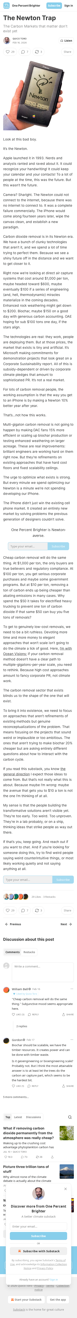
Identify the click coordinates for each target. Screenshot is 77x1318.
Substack (19, 1309)
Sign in (68, 5)
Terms (50, 1286)
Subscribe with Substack (41, 1251)
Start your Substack (28, 1299)
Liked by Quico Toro (26, 993)
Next (64, 924)
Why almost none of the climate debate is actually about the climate (27, 1179)
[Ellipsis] (72, 989)
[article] (38, 1142)
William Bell (20, 989)
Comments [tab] (13, 952)
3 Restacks (49, 897)
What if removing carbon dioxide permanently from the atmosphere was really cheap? (28, 1133)
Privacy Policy (45, 1268)
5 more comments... (16, 1097)
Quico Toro (19, 38)
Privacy (39, 1286)
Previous (15, 924)
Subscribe (54, 5)
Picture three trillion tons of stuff (26, 1169)
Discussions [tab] (33, 1117)
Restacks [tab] (29, 952)
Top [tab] (8, 1117)
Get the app (58, 1299)
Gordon (17, 1040)
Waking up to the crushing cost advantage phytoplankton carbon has (28, 1145)
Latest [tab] (18, 1117)
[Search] (70, 1117)
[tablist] (20, 952)
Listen (68, 40)
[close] (65, 1189)
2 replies (21, 1026)
